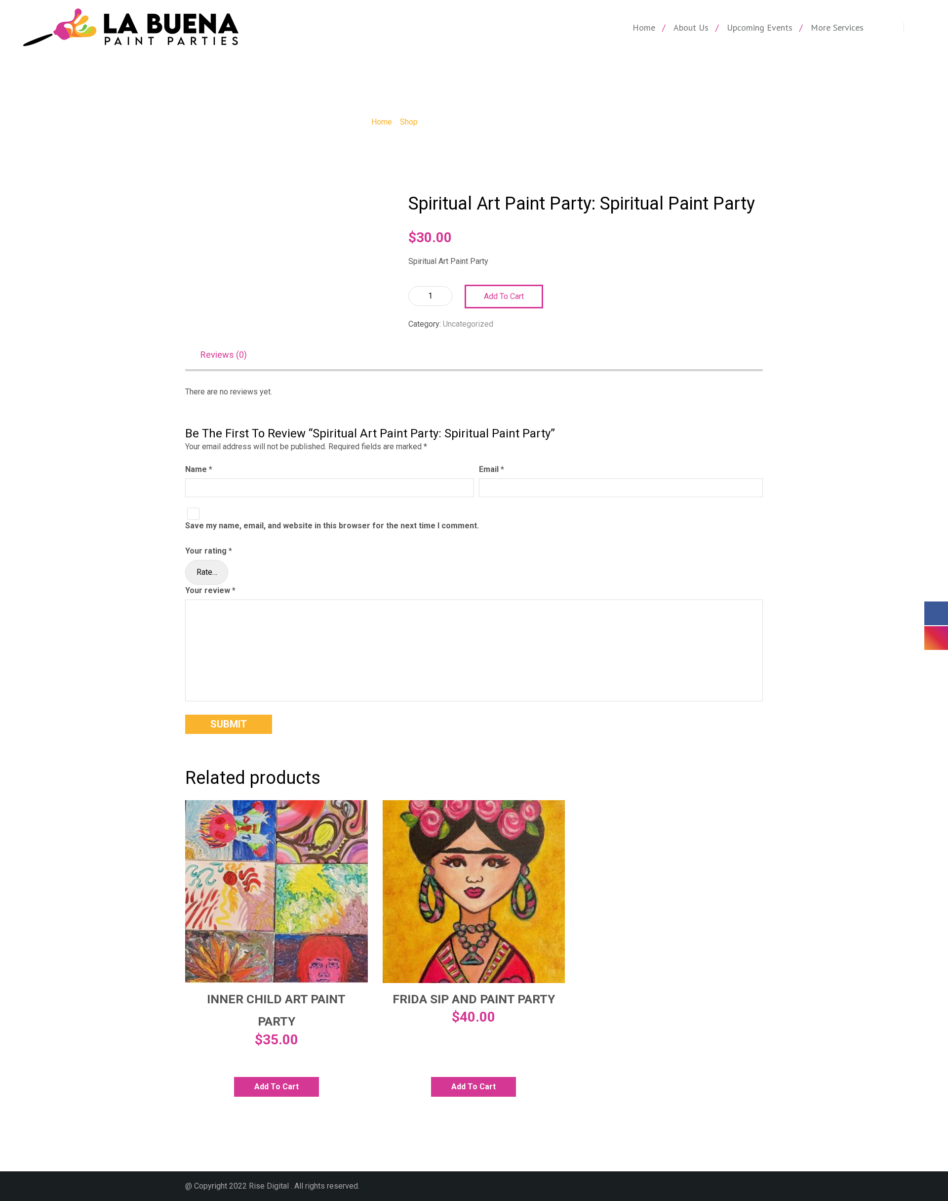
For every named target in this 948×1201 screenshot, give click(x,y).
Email (491, 469)
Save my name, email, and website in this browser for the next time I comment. (332, 525)
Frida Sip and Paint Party (474, 999)
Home (643, 27)
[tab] (228, 355)
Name (198, 469)
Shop (409, 122)
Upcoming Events (759, 27)
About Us (691, 27)
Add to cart (504, 296)
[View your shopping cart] (891, 27)
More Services (837, 27)
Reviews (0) (223, 354)
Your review (210, 590)
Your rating (208, 551)
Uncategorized (468, 324)
